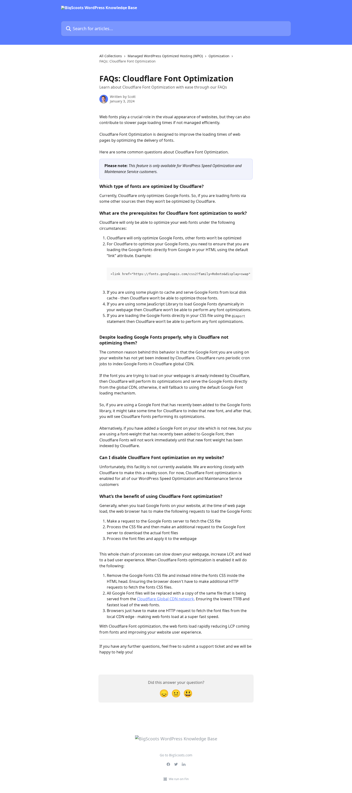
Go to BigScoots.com (176, 755)
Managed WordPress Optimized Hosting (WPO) (165, 56)
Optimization (219, 56)
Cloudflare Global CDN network (165, 599)
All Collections (110, 56)
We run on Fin (179, 779)
